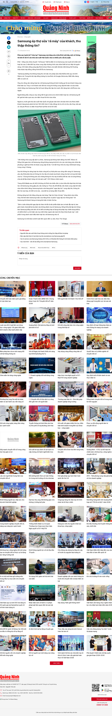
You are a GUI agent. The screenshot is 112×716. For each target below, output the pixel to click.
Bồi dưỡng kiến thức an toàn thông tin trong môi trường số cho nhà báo (41, 477)
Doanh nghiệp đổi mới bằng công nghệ (41, 376)
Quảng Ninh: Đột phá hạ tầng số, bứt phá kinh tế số (41, 326)
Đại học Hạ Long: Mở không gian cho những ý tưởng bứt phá (42, 501)
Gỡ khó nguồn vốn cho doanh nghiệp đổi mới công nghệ (13, 654)
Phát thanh (59, 2)
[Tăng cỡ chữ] (8, 60)
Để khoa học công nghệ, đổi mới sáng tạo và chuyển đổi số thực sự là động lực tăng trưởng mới (13, 552)
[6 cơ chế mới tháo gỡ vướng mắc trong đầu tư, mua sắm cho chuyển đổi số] (13, 566)
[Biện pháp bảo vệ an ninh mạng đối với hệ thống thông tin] (13, 341)
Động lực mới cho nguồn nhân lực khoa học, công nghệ (69, 525)
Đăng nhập (106, 2)
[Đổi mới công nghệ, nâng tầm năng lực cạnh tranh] (13, 413)
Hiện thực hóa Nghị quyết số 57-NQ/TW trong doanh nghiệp (69, 376)
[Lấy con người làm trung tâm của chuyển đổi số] (13, 466)
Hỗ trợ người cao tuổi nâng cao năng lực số (41, 654)
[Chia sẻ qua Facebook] (8, 38)
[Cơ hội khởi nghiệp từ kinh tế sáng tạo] (42, 669)
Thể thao (82, 18)
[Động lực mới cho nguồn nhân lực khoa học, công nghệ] (71, 514)
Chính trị (7, 18)
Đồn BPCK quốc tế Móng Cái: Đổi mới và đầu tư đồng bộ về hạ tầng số (13, 630)
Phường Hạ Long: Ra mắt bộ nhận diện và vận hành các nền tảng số (11, 400)
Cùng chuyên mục (10, 277)
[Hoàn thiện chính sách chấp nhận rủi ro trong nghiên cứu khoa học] (13, 696)
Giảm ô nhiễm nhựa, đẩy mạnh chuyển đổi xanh (68, 680)
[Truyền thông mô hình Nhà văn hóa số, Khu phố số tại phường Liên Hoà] (42, 413)
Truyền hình (48, 2)
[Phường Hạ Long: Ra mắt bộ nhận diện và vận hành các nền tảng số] (13, 389)
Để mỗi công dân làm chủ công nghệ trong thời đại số (70, 326)
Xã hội (23, 18)
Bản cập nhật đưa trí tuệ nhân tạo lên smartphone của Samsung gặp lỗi (42, 236)
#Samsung (24, 247)
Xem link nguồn (75, 223)
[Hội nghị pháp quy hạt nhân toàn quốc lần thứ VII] (71, 466)
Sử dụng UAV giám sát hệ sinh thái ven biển (41, 577)
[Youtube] (88, 2)
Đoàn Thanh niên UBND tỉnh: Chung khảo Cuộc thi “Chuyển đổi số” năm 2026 (41, 301)
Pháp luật (72, 18)
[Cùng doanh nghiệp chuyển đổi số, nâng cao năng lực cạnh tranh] (13, 514)
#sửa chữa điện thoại (43, 247)
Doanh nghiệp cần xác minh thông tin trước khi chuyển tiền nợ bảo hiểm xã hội (71, 578)
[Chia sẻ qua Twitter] (8, 42)
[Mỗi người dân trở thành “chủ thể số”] (71, 289)
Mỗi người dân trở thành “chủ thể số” (70, 299)
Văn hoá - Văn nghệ (34, 18)
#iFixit (53, 247)
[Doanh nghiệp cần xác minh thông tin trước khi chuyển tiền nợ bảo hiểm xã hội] (71, 566)
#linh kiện (32, 247)
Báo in (68, 2)
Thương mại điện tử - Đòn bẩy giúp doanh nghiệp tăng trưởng (70, 400)
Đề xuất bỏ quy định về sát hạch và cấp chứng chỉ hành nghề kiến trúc (41, 451)
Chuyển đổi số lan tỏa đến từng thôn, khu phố (71, 451)
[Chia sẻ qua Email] (8, 47)
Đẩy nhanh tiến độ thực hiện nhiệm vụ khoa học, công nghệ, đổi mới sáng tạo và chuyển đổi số (71, 708)
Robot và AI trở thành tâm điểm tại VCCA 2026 (41, 707)
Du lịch (45, 18)
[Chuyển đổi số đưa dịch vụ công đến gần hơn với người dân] (42, 389)
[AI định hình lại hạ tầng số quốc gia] (42, 619)
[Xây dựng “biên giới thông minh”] (71, 593)
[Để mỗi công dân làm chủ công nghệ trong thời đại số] (71, 315)
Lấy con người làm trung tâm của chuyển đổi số (11, 477)
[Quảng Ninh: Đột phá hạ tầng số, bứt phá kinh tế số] (42, 315)
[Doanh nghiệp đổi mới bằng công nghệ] (42, 365)
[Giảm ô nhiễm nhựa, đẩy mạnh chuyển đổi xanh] (71, 669)
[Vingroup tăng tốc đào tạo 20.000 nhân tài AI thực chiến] (71, 490)
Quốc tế (90, 18)
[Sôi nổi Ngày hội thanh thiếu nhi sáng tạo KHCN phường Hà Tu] (42, 341)
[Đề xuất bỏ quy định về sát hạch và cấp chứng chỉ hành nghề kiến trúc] (42, 440)
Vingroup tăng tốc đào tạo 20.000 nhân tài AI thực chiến (70, 501)
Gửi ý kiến (77, 268)
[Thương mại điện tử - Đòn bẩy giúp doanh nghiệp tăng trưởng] (71, 389)
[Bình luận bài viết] (8, 71)
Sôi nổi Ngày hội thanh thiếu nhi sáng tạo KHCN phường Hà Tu (42, 352)
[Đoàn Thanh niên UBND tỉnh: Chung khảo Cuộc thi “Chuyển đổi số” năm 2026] (42, 289)
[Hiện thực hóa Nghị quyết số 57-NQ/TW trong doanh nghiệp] (71, 365)
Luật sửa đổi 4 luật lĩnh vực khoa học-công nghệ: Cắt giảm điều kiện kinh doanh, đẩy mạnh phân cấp (12, 327)
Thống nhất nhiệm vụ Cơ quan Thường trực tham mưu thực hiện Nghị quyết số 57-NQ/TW (40, 526)
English (92, 2)
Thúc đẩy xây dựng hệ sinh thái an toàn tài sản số (70, 630)
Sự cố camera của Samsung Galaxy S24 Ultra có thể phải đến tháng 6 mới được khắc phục (48, 239)
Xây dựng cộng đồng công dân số (70, 351)
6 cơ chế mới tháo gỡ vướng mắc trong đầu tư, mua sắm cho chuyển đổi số (12, 578)
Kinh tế (15, 18)
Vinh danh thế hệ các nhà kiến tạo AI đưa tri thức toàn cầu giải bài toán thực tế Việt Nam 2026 (70, 655)
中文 (97, 2)
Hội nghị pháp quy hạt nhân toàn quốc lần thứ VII (69, 477)
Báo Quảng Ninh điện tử (56, 10)
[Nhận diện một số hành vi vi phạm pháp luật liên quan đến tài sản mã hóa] (42, 593)
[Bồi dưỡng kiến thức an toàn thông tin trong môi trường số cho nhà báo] (42, 466)
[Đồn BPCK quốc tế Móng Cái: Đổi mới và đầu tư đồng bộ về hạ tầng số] (13, 619)
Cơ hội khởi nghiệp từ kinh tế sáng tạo (41, 680)
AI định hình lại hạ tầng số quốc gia (41, 629)
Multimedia (99, 18)
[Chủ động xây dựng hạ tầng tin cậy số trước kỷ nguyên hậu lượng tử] (71, 540)
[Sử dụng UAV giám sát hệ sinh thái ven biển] (42, 566)
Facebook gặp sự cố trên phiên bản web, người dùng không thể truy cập (12, 680)
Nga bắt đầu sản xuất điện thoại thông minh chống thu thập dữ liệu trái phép (44, 233)
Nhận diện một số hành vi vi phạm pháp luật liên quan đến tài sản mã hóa (41, 605)
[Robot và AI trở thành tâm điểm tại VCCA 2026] (42, 696)
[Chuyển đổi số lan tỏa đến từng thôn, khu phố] (71, 440)
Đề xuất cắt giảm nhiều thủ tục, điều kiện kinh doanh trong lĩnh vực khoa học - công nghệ (70, 425)
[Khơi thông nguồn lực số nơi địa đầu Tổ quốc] (42, 540)
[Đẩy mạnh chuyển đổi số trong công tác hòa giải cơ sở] (13, 440)
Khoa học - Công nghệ (58, 18)
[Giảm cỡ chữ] (8, 66)
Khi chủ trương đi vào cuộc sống (98, 576)
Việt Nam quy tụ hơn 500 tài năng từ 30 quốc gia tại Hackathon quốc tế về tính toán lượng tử (13, 605)
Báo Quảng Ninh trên (65, 50)
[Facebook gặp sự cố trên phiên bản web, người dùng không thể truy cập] (13, 669)
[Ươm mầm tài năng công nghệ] (13, 365)
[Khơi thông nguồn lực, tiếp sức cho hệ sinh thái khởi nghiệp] (13, 490)
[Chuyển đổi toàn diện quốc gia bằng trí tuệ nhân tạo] (13, 289)
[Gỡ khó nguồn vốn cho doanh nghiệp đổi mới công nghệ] (13, 643)
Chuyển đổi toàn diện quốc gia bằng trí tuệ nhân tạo (12, 300)
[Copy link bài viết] (8, 51)
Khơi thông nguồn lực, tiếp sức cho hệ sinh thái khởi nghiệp (12, 501)
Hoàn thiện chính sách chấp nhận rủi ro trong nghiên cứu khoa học (12, 707)
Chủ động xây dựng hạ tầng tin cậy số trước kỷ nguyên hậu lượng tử (70, 551)
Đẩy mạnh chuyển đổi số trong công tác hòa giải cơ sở (12, 451)
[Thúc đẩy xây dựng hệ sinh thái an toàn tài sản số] (71, 619)
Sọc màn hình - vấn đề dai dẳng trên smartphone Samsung (38, 242)
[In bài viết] (8, 56)
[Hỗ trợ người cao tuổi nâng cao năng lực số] (42, 643)
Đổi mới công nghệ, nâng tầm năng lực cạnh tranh (12, 424)
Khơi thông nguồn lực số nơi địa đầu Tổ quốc (41, 551)
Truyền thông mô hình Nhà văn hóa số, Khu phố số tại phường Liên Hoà (41, 424)
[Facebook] (85, 2)
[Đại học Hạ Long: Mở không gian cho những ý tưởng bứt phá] (42, 490)
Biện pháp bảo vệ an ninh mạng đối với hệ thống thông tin (12, 352)
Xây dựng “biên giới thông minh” (69, 603)
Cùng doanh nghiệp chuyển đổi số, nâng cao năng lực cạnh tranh (12, 525)
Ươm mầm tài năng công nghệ (10, 375)
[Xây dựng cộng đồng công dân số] (71, 341)
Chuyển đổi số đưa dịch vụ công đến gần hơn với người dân (41, 400)
